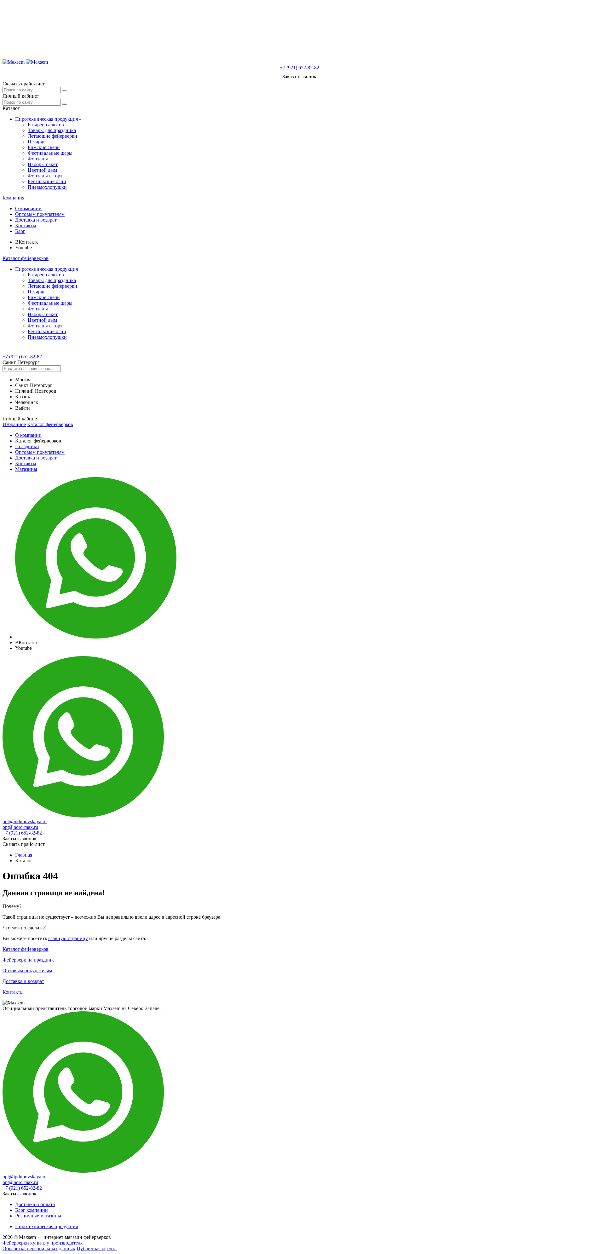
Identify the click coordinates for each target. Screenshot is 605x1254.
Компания (13, 197)
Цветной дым (42, 170)
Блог (20, 231)
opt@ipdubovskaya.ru (25, 821)
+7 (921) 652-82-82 (299, 67)
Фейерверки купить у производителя (43, 1242)
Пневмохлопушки (47, 187)
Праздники (27, 446)
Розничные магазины (38, 1215)
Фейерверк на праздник (28, 959)
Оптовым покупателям (40, 214)
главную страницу (68, 938)
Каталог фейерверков (26, 258)
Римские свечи (44, 147)
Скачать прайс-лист (24, 83)
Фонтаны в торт (45, 175)
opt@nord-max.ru (20, 827)
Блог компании (31, 1210)
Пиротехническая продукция (46, 119)
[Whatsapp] (95, 636)
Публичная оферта (97, 1248)
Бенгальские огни (47, 181)
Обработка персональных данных (39, 1248)
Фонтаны (38, 158)
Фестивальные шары (50, 153)
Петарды (37, 141)
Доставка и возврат (36, 219)
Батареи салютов (46, 124)
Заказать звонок (299, 76)
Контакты (25, 225)
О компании (28, 208)
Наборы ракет (43, 164)
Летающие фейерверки (52, 136)
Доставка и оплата (35, 1204)
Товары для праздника (52, 130)
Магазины (26, 469)
